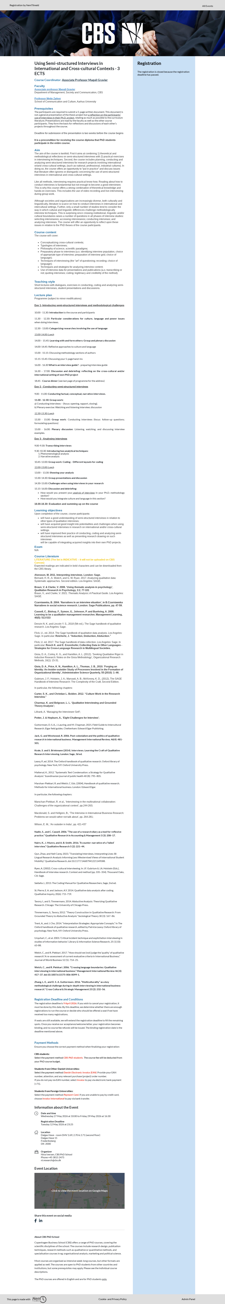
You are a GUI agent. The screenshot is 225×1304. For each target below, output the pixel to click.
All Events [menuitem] (207, 5)
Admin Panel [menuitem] (188, 1299)
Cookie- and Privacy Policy (113, 1299)
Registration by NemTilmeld (25, 5)
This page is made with (19, 1299)
